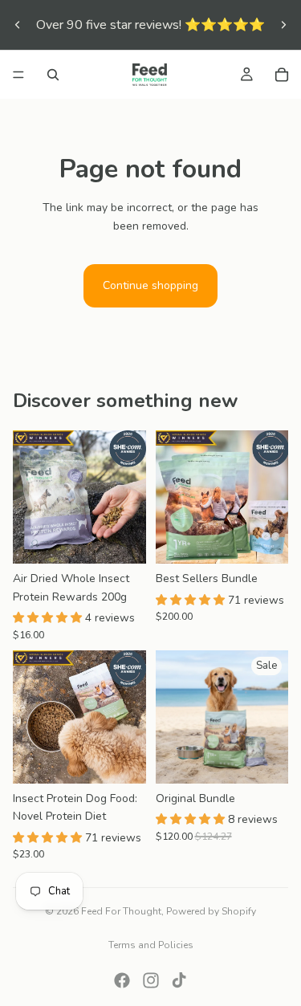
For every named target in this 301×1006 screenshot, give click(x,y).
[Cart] (281, 74)
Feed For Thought (121, 911)
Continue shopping (150, 285)
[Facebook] (122, 980)
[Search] (53, 74)
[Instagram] (151, 980)
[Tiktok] (179, 980)
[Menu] (18, 74)
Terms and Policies (150, 945)
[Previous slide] (17, 25)
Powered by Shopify (211, 911)
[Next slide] (283, 25)
